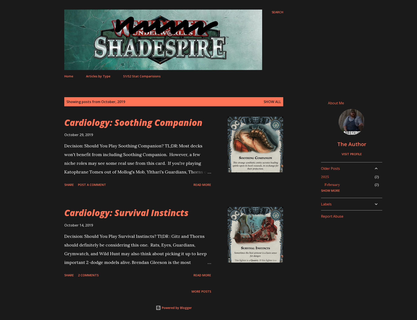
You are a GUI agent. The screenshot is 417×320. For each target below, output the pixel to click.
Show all (272, 101)
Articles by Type (98, 76)
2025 (325, 177)
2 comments (88, 275)
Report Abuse (332, 216)
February (332, 184)
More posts (201, 291)
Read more (202, 185)
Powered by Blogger (176, 308)
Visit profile (352, 154)
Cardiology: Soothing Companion (133, 122)
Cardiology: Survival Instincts (126, 213)
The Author (351, 144)
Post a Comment (92, 185)
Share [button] (69, 185)
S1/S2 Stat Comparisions (142, 76)
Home (68, 76)
